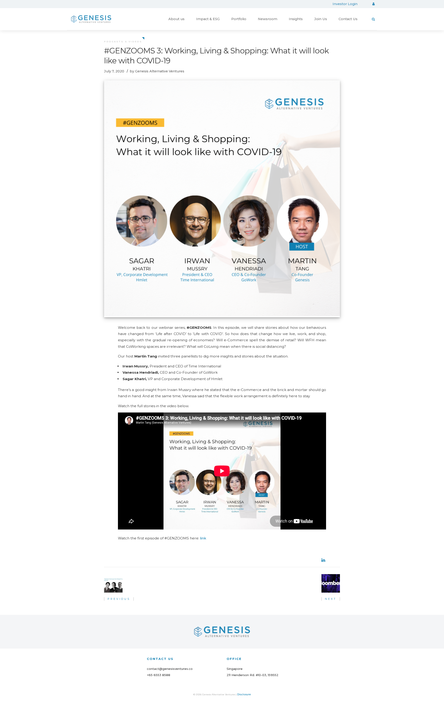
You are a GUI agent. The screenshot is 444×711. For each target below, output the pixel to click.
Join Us (320, 19)
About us (176, 19)
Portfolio (238, 19)
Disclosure (244, 694)
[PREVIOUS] (113, 583)
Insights (296, 19)
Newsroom (267, 19)
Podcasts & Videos (123, 41)
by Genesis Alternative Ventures (157, 71)
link (203, 538)
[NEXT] (330, 583)
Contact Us (348, 19)
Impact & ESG (208, 19)
